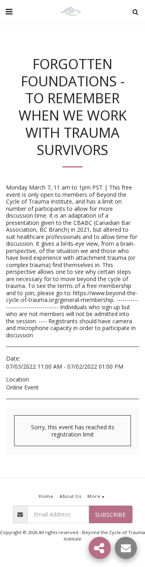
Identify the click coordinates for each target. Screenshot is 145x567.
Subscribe (110, 514)
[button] (9, 11)
